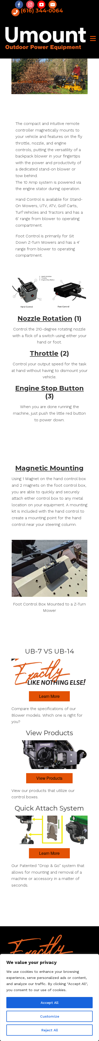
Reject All (49, 1030)
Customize (49, 1016)
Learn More (49, 696)
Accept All (49, 1003)
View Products (49, 778)
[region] (49, 997)
